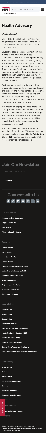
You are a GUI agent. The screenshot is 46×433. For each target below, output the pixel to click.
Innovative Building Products (12, 411)
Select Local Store (10, 13)
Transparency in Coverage (12, 342)
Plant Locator (7, 252)
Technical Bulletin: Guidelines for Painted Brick (19, 352)
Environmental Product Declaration (15, 328)
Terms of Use (7, 310)
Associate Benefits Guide (11, 395)
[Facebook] (8, 201)
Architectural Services (10, 289)
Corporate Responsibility (11, 381)
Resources (6, 242)
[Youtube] (37, 201)
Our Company (7, 362)
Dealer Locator (7, 247)
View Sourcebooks (9, 257)
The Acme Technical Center (12, 275)
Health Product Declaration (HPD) (14, 333)
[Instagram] (13, 201)
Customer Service (9, 213)
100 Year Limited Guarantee (12, 218)
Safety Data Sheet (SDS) (11, 338)
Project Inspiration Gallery (11, 285)
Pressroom (6, 400)
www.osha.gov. (36, 112)
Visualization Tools (9, 280)
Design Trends (7, 261)
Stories (4, 372)
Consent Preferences (13, 430)
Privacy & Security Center (11, 232)
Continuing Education (10, 294)
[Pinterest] (23, 201)
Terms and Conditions (10, 324)
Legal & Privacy (8, 304)
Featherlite (6, 416)
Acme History (7, 367)
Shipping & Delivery (9, 223)
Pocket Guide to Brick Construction (15, 266)
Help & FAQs (6, 227)
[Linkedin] (18, 201)
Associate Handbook (9, 390)
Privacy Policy (7, 314)
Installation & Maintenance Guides (14, 271)
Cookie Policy (7, 319)
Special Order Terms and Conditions (15, 347)
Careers (5, 386)
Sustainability (7, 376)
